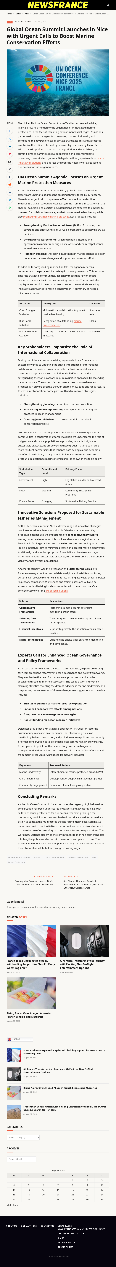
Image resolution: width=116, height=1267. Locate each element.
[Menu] (9, 5)
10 (102, 1185)
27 (43, 1199)
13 (43, 1189)
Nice (9, 22)
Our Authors (29, 1226)
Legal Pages (65, 1226)
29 (72, 1199)
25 (14, 1199)
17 (102, 1189)
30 (87, 1199)
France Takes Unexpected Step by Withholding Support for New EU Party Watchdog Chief (31, 964)
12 (28, 1189)
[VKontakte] (10, 192)
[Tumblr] (10, 177)
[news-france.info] (58, 5)
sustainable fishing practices (52, 216)
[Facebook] (10, 131)
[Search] (107, 5)
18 (14, 1194)
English (15, 1039)
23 (87, 1194)
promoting (29, 216)
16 (87, 1189)
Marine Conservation (78, 857)
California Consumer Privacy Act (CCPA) (82, 1228)
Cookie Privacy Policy (71, 1233)
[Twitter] (10, 139)
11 (14, 1189)
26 (28, 1199)
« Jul (9, 1205)
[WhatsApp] (10, 208)
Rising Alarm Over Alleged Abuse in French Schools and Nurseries (29, 1015)
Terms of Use (65, 1247)
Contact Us (47, 1226)
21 (58, 1194)
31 (102, 1199)
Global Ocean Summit (54, 857)
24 (102, 1194)
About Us (11, 1226)
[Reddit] (10, 185)
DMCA (61, 1238)
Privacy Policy (66, 1242)
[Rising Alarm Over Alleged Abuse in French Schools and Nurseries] (31, 993)
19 (28, 1194)
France (37, 857)
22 (72, 1194)
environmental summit (19, 857)
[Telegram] (10, 200)
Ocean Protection (16, 862)
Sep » (15, 1205)
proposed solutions (56, 590)
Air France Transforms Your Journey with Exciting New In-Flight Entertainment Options (82, 964)
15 (72, 1189)
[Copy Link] (10, 169)
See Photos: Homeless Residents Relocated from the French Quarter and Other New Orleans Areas (83, 884)
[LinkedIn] (10, 146)
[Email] (10, 162)
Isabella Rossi (25, 22)
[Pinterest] (10, 154)
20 (43, 1194)
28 (58, 1199)
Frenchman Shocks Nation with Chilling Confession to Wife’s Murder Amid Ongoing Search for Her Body (64, 1108)
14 (58, 1189)
